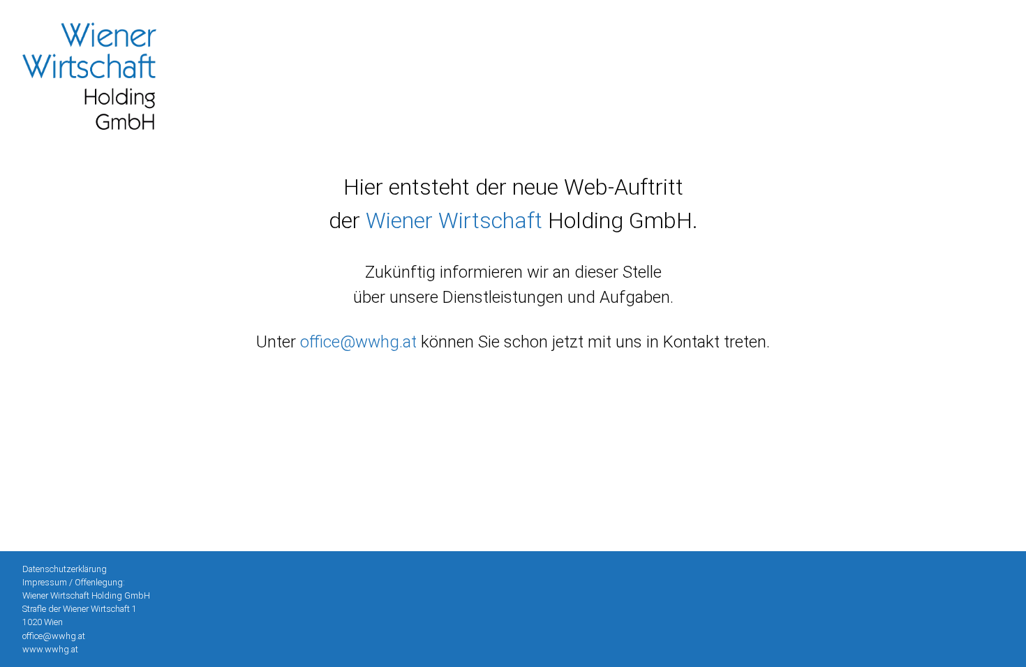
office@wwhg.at (53, 636)
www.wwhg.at (50, 649)
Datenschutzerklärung (64, 569)
